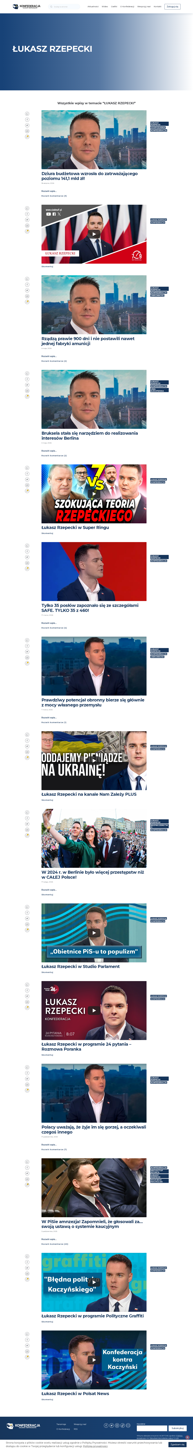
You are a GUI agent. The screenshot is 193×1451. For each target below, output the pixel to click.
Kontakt (157, 7)
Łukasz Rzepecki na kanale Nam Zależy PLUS (89, 794)
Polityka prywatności (95, 1446)
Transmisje (61, 1424)
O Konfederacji (127, 7)
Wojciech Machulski (157, 1181)
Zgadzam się (177, 1444)
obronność (157, 295)
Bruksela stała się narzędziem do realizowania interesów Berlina (89, 436)
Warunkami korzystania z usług (161, 1438)
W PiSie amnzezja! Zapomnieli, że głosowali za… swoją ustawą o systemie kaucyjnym (92, 1224)
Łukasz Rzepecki (155, 124)
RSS (76, 1429)
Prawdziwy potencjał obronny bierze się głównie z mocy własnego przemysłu (92, 702)
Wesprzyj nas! (144, 7)
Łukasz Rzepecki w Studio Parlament (80, 966)
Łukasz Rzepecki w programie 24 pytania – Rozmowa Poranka (86, 1047)
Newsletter (141, 1424)
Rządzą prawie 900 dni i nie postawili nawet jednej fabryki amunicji (88, 341)
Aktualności (93, 7)
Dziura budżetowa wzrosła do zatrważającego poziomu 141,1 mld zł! (89, 176)
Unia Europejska (157, 390)
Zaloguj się (172, 6)
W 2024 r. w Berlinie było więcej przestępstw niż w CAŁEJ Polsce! (92, 875)
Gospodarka (158, 127)
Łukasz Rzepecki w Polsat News (75, 1393)
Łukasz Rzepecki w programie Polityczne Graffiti (92, 1315)
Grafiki (114, 7)
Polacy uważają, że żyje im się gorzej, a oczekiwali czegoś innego (93, 1129)
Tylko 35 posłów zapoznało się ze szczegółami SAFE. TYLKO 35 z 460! (90, 608)
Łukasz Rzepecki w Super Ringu (75, 527)
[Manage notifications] (187, 1437)
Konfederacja (159, 130)
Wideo (105, 7)
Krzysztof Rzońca (157, 1171)
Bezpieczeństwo (159, 826)
